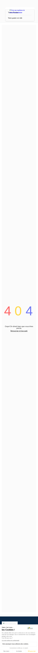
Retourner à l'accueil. (19, 331)
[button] (19, 8)
